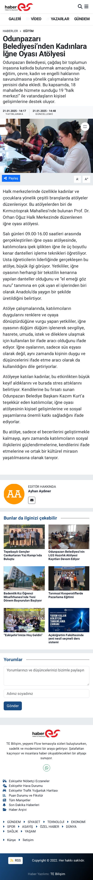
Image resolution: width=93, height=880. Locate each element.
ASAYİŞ (27, 827)
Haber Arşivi (18, 810)
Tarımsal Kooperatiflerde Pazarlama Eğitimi (65, 595)
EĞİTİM (28, 31)
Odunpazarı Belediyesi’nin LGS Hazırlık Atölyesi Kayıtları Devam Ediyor (66, 555)
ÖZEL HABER (49, 827)
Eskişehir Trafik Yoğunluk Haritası (33, 790)
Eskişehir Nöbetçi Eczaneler (29, 781)
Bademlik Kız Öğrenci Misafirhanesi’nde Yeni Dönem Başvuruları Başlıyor (23, 597)
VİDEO (35, 19)
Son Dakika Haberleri (24, 805)
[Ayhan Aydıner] (14, 494)
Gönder (13, 706)
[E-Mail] (31, 500)
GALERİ (14, 19)
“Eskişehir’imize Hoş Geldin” (23, 635)
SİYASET (34, 822)
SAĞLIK (12, 831)
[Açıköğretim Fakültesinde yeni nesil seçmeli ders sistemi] (69, 620)
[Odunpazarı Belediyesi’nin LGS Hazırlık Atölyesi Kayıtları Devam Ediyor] (69, 536)
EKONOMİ (78, 822)
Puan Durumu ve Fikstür (26, 795)
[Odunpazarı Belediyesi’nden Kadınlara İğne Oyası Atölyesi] (46, 146)
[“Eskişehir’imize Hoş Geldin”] (24, 620)
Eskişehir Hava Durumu (26, 786)
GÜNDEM (82, 19)
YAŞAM (30, 831)
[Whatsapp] (46, 767)
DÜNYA (71, 827)
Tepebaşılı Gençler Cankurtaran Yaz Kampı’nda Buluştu (23, 555)
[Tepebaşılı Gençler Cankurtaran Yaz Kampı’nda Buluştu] (24, 536)
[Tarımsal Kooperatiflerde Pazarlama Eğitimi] (69, 578)
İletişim (28, 840)
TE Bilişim (57, 874)
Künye (11, 840)
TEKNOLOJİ (55, 822)
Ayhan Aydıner (39, 491)
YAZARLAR (59, 19)
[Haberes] (19, 6)
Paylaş (13, 178)
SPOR (11, 827)
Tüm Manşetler (19, 800)
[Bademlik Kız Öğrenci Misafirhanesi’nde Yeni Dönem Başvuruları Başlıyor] (24, 578)
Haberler (10, 31)
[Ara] (80, 6)
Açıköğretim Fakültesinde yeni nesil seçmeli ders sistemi (66, 638)
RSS (17, 860)
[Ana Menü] (86, 6)
